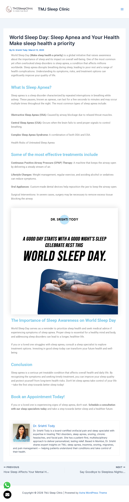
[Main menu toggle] (122, 9)
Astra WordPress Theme (93, 492)
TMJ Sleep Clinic (54, 9)
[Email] (7, 495)
